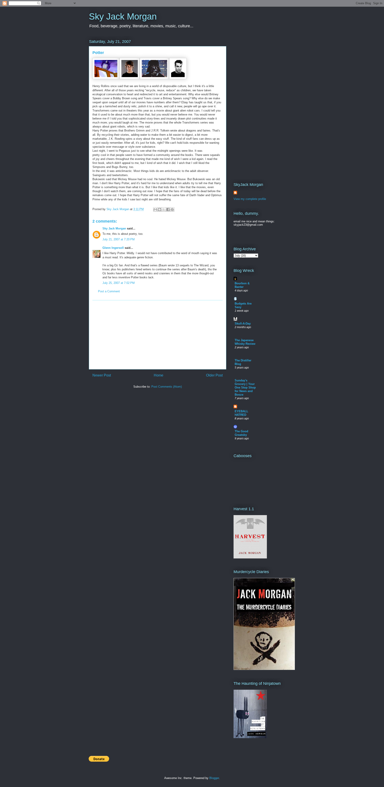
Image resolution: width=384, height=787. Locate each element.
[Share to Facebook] (168, 209)
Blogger (214, 778)
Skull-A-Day (243, 323)
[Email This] (155, 209)
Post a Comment (109, 291)
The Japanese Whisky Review (245, 342)
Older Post (214, 375)
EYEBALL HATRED (241, 413)
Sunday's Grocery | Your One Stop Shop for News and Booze (245, 387)
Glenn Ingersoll (113, 247)
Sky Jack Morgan (123, 16)
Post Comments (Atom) (166, 386)
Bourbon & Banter (242, 285)
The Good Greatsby (241, 433)
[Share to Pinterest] (172, 209)
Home (158, 375)
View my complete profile (250, 199)
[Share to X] (164, 209)
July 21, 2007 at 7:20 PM (118, 239)
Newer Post (101, 375)
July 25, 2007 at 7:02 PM (118, 283)
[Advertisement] (157, 335)
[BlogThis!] (159, 209)
